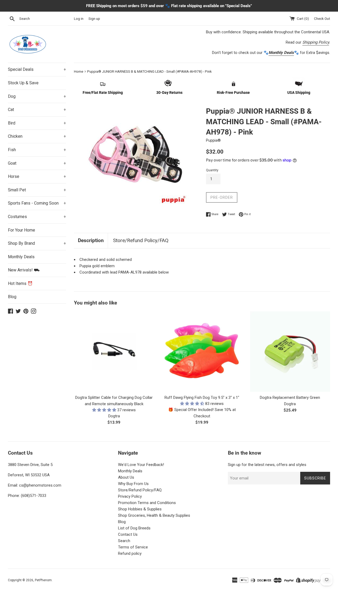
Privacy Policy (130, 496)
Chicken (37, 136)
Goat (37, 163)
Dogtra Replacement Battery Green (290, 397)
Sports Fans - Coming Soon (37, 203)
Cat (37, 109)
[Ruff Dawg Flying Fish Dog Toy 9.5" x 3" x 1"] (202, 351)
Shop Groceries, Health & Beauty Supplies (154, 515)
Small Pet (37, 189)
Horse (37, 176)
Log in (78, 18)
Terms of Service (133, 547)
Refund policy (130, 553)
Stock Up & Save (23, 82)
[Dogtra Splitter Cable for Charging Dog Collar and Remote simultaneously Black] (114, 351)
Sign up (94, 18)
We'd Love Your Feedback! (141, 464)
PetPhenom (43, 580)
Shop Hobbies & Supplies (140, 509)
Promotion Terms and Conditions (147, 502)
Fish (37, 149)
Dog (37, 96)
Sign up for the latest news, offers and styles (267, 464)
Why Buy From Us (133, 483)
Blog (12, 296)
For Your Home (21, 230)
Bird (37, 123)
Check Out (322, 18)
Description (91, 240)
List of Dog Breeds (134, 528)
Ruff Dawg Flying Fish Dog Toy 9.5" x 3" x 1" (202, 397)
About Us (126, 477)
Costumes (37, 216)
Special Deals (37, 69)
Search (124, 540)
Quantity (212, 170)
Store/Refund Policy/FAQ (140, 240)
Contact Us (128, 534)
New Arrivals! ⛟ (24, 270)
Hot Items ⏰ (20, 283)
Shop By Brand (37, 243)
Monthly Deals (21, 256)
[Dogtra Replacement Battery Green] (290, 351)
